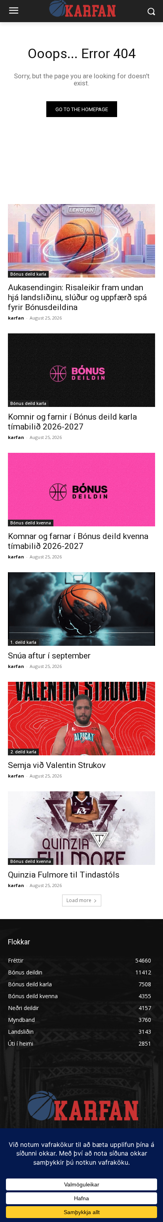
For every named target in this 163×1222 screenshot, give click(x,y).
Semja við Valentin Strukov (57, 765)
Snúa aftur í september (49, 655)
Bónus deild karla (28, 274)
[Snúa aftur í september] (81, 609)
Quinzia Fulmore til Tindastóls (63, 875)
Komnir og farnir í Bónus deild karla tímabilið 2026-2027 (72, 421)
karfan (16, 318)
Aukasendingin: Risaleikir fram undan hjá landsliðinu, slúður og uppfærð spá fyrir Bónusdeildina (77, 297)
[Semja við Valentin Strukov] (81, 718)
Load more (78, 900)
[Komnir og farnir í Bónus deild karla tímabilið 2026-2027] (81, 370)
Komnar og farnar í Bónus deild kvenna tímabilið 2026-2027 (78, 541)
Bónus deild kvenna (30, 523)
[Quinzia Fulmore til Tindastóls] (81, 828)
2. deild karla (23, 752)
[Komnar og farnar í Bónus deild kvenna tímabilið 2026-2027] (81, 489)
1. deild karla (23, 642)
